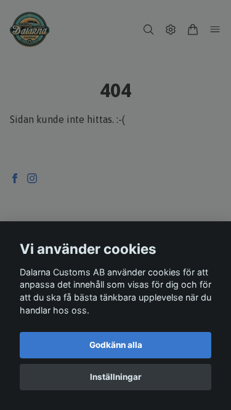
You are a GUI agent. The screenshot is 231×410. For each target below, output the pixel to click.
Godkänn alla (115, 345)
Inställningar (116, 377)
